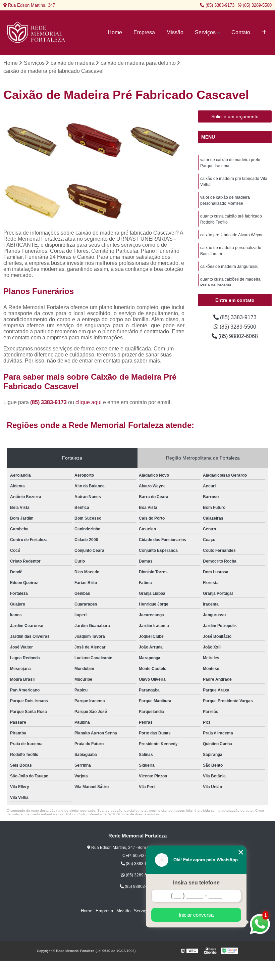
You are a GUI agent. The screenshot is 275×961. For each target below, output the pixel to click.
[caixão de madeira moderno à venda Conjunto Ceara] (94, 201)
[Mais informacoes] (264, 32)
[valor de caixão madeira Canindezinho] (32, 139)
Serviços (205, 32)
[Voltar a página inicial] (36, 32)
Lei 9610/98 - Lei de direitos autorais (131, 814)
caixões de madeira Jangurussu (229, 266)
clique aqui (88, 402)
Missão (174, 32)
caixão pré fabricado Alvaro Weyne (232, 235)
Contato (240, 32)
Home (115, 32)
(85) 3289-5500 (256, 5)
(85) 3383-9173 (219, 5)
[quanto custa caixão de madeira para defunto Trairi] (155, 139)
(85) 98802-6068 (237, 336)
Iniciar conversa (196, 915)
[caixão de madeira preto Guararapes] (94, 139)
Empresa (144, 32)
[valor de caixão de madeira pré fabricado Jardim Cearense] (32, 201)
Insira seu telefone (196, 882)
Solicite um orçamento (235, 116)
